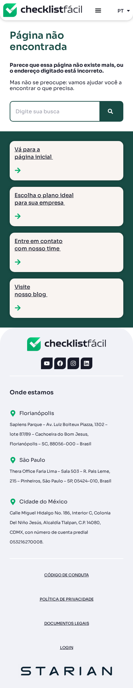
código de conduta (66, 574)
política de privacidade (67, 599)
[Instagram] (73, 363)
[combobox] (55, 111)
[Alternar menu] (98, 10)
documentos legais (66, 623)
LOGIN (66, 647)
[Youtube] (47, 363)
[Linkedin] (86, 363)
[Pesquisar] (111, 111)
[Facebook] (60, 363)
